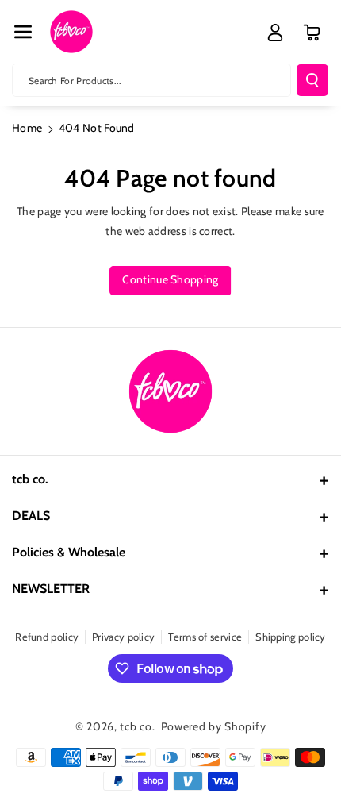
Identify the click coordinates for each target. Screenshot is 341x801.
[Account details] (275, 32)
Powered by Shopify (213, 726)
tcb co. (137, 726)
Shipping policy (290, 636)
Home (27, 128)
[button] (23, 31)
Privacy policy (123, 636)
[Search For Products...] (312, 80)
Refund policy (47, 636)
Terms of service (205, 636)
